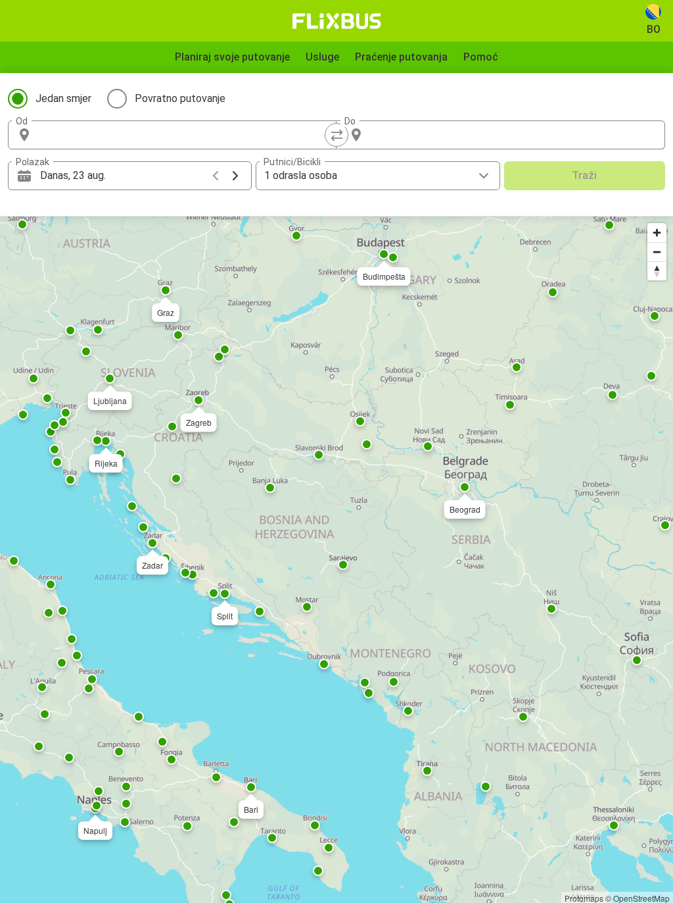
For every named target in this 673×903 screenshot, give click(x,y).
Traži (584, 175)
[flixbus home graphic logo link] (337, 21)
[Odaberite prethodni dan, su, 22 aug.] (215, 176)
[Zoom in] (656, 232)
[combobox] (184, 135)
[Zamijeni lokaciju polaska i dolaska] (336, 135)
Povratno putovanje (180, 98)
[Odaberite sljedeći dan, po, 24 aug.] (235, 176)
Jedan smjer (63, 98)
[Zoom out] (656, 251)
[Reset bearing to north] (656, 270)
